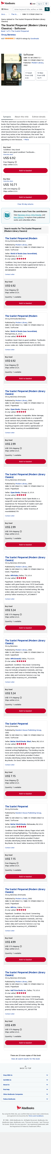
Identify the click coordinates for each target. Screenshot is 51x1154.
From (29, 75)
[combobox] (29, 9)
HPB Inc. (14, 907)
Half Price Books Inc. (18, 990)
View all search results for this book (25, 1059)
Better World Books (18, 824)
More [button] (27, 139)
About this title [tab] (21, 116)
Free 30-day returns (25, 204)
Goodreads (35, 38)
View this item (8, 154)
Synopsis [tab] (7, 116)
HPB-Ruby (14, 575)
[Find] (47, 9)
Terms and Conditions (36, 1116)
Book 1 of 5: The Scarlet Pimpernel (15, 31)
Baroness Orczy (24, 215)
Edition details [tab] (38, 116)
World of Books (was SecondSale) (24, 253)
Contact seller (9, 274)
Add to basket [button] (25, 170)
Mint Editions (19, 217)
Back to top (25, 1068)
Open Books (15, 409)
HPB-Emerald (16, 658)
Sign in (40, 4)
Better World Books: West (21, 741)
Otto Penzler (36, 215)
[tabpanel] (24, 130)
